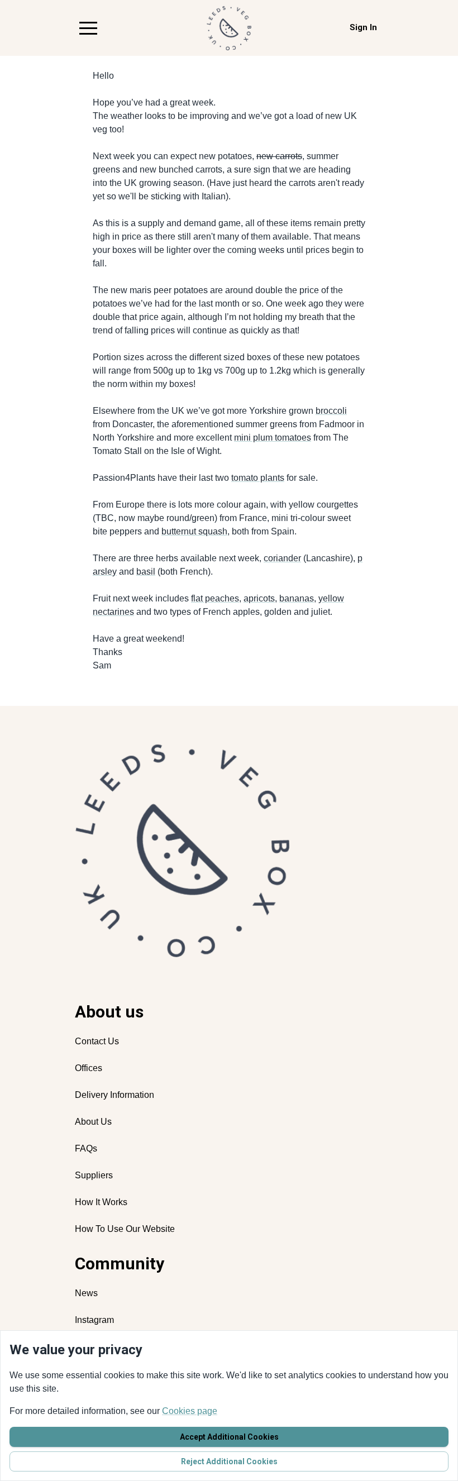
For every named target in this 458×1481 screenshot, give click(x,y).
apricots (259, 598)
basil (145, 571)
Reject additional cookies (229, 1461)
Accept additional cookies (229, 1436)
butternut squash (194, 531)
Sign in (363, 27)
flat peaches (215, 598)
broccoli (331, 410)
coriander (282, 558)
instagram (94, 1320)
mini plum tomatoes (272, 437)
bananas (296, 598)
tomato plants (257, 477)
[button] (88, 28)
